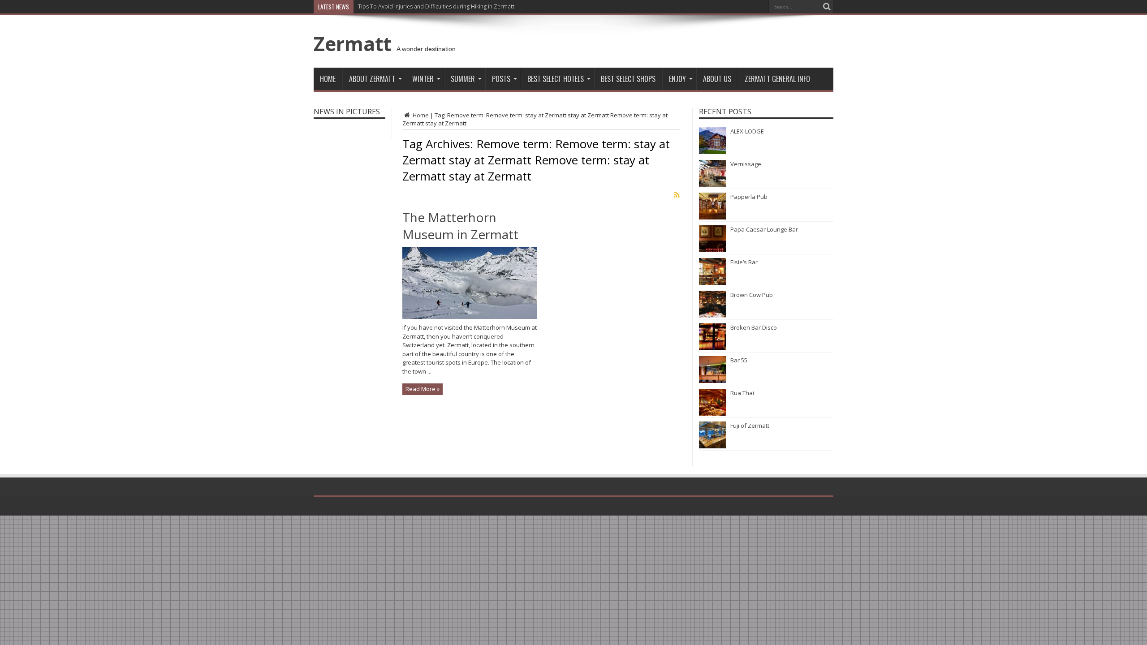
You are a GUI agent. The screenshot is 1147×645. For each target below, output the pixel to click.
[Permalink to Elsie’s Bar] (712, 283)
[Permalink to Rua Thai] (712, 413)
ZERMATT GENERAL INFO (777, 78)
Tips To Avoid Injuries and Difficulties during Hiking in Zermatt (436, 6)
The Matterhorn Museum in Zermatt (460, 226)
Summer (463, 78)
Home (328, 78)
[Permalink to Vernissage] (712, 185)
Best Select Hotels (555, 78)
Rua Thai (742, 393)
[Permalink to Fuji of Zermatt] (712, 446)
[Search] (826, 6)
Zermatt (352, 43)
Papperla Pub (749, 197)
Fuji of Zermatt (749, 425)
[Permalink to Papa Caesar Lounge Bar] (712, 250)
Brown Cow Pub (751, 295)
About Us (717, 78)
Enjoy (677, 78)
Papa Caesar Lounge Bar (764, 229)
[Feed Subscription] (676, 194)
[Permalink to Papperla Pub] (712, 217)
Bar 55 (738, 360)
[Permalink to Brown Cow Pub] (712, 315)
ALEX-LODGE (747, 131)
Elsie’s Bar (744, 262)
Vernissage (745, 164)
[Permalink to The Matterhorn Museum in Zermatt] (469, 317)
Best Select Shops (628, 78)
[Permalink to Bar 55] (712, 381)
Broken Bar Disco (753, 327)
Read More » (422, 389)
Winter (423, 78)
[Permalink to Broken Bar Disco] (712, 348)
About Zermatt (372, 78)
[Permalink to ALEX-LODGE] (712, 152)
